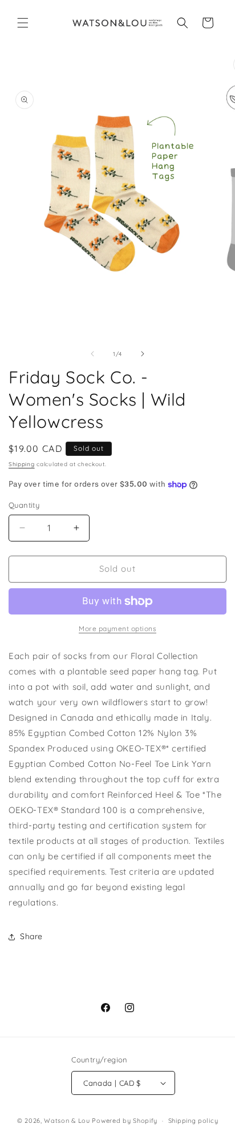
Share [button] (31, 936)
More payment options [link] (117, 628)
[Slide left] (92, 353)
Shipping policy (193, 1121)
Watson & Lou (67, 1121)
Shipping (22, 464)
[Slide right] (142, 353)
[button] (22, 22)
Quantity (24, 505)
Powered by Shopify (124, 1121)
